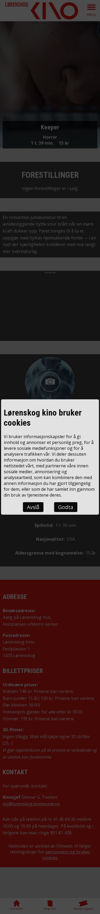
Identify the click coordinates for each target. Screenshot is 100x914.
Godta (65, 507)
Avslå (33, 507)
